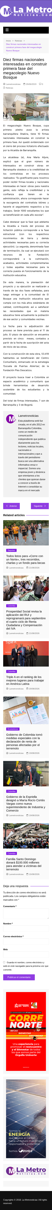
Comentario (9, 906)
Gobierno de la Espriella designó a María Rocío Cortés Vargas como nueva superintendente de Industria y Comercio (25, 803)
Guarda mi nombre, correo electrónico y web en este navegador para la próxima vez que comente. (25, 966)
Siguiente (38, 506)
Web (5, 949)
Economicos (13, 729)
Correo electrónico (13, 936)
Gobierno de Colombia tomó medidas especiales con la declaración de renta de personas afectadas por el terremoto (24, 741)
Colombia (11, 606)
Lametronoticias (13, 84)
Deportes (11, 550)
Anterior (13, 506)
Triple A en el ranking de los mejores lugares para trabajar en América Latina (25, 680)
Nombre (8, 923)
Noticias (9, 88)
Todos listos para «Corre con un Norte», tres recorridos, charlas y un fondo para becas (25, 559)
